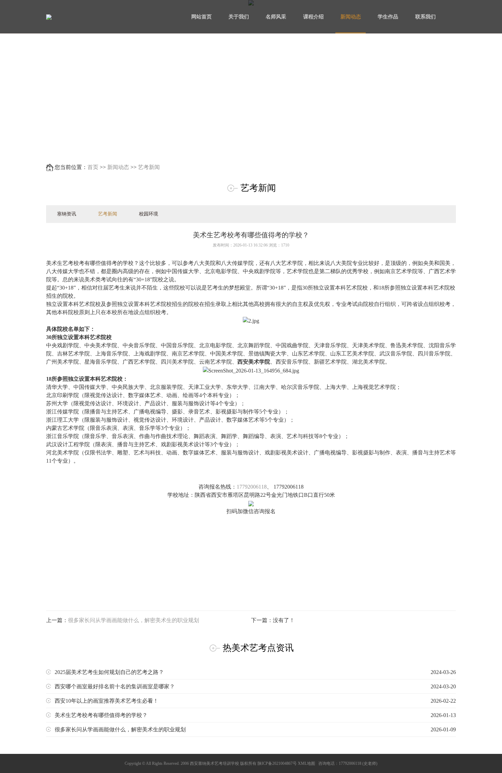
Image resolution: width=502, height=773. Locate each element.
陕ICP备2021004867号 (277, 763)
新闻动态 (350, 16)
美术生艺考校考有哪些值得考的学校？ (255, 715)
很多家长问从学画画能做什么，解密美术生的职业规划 (133, 620)
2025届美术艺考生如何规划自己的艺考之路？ (255, 672)
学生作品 (388, 16)
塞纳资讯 (66, 213)
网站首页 (201, 16)
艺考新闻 (149, 167)
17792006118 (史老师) (358, 763)
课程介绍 (313, 16)
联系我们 (425, 16)
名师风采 (276, 16)
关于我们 (238, 16)
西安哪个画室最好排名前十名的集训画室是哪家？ (255, 686)
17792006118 (252, 487)
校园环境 (148, 213)
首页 (92, 167)
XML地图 (306, 763)
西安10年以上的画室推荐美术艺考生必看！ (255, 701)
